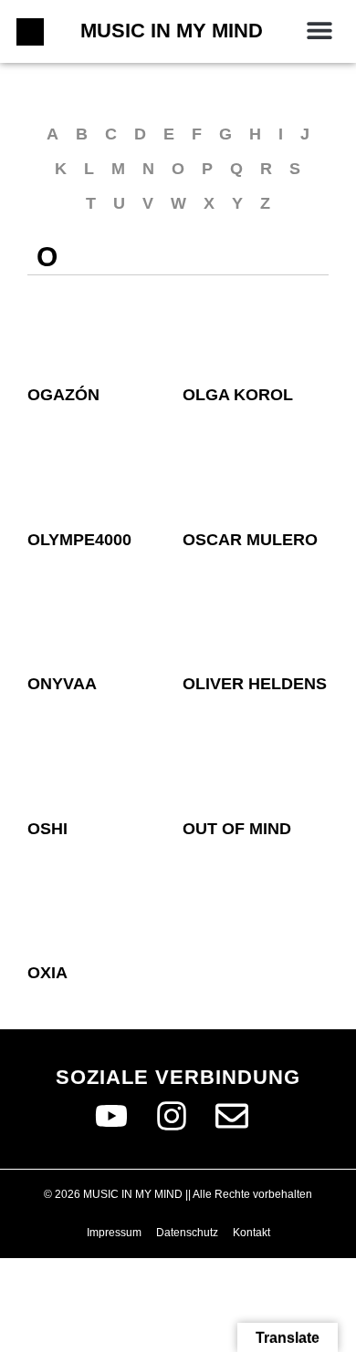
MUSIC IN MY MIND (171, 30)
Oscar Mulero (250, 540)
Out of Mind (237, 829)
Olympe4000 (79, 540)
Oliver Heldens (255, 684)
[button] (319, 29)
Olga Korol (238, 395)
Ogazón (63, 395)
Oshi (47, 829)
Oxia (47, 973)
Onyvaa (62, 684)
